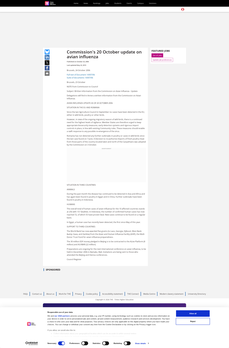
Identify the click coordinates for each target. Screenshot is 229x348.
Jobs (107, 3)
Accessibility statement (112, 294)
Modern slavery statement (171, 294)
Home (76, 3)
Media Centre (149, 294)
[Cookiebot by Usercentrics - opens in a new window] (31, 343)
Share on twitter (47, 62)
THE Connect (133, 294)
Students (117, 3)
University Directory (197, 294)
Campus (140, 3)
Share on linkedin (47, 57)
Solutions (152, 3)
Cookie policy (92, 294)
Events (129, 3)
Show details (140, 343)
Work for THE (65, 294)
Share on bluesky (47, 52)
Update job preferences (162, 60)
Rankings (96, 3)
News (86, 3)
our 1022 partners (62, 316)
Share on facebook (47, 68)
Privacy (78, 294)
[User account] (182, 9)
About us (50, 294)
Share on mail (47, 73)
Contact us (37, 294)
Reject (192, 321)
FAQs (25, 294)
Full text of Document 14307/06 (81, 74)
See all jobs (157, 55)
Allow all (192, 313)
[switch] (84, 343)
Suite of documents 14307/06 (80, 77)
